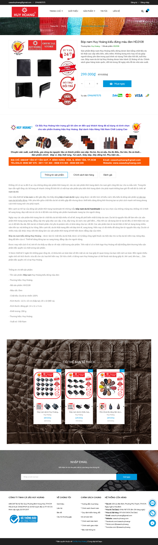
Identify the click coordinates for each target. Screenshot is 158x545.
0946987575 (40, 2)
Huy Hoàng (47, 415)
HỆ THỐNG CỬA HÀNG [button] (116, 497)
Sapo (100, 541)
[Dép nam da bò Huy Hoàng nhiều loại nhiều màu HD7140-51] (47, 385)
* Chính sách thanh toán (90, 508)
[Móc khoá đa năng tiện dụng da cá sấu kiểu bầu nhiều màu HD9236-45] (111, 385)
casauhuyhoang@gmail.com (20, 2)
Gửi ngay (126, 477)
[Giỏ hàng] (147, 11)
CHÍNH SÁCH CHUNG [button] (91, 497)
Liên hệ (59, 508)
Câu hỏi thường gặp (64, 517)
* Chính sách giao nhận (89, 525)
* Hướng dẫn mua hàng (89, 504)
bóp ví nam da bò (66, 197)
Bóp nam (27, 275)
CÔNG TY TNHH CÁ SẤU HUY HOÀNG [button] (26, 497)
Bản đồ (59, 513)
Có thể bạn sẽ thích (79, 362)
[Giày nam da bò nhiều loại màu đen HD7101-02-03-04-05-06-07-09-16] (79, 385)
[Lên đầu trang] (153, 537)
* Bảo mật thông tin (88, 530)
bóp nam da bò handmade (88, 209)
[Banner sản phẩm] (79, 143)
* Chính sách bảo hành (89, 521)
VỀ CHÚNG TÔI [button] (64, 497)
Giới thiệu (60, 504)
